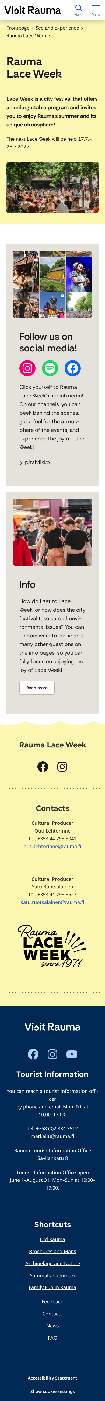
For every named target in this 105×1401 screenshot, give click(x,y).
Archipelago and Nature (52, 1263)
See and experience (57, 28)
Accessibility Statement (52, 1378)
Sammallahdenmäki (52, 1275)
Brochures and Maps (52, 1251)
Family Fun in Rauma (52, 1287)
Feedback (52, 1301)
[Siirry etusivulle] (32, 10)
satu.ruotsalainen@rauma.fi (52, 902)
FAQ (52, 1337)
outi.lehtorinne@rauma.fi (52, 846)
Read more (37, 688)
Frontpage (18, 28)
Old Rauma (52, 1239)
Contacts (53, 1313)
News (52, 1325)
